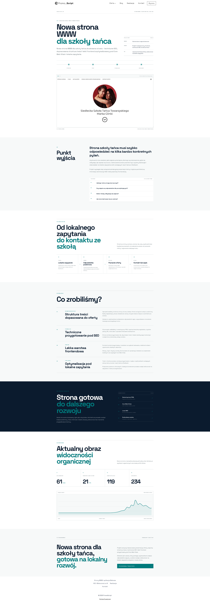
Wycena (151, 3)
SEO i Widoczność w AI (100, 583)
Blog (121, 3)
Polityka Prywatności (105, 599)
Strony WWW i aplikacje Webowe (105, 580)
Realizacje (130, 3)
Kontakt (141, 3)
